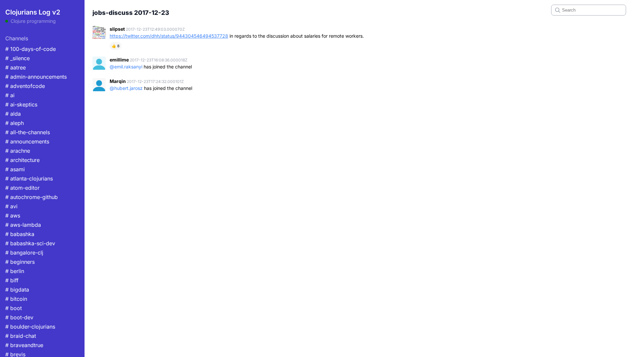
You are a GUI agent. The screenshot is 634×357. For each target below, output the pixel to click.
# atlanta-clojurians (29, 178)
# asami (15, 169)
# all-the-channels (27, 132)
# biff (11, 280)
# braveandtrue (24, 345)
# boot (13, 308)
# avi (11, 206)
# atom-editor (22, 187)
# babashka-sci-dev (30, 243)
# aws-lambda (23, 224)
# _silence (17, 58)
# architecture (22, 160)
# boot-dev (19, 317)
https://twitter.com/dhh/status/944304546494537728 (169, 36)
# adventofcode (25, 86)
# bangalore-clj (24, 252)
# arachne (17, 150)
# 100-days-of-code (30, 49)
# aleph (14, 123)
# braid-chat (20, 336)
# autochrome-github (31, 197)
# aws (12, 215)
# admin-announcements (36, 76)
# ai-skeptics (21, 104)
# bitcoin (16, 299)
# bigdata (17, 289)
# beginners (20, 261)
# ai (10, 95)
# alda (13, 113)
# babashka (19, 234)
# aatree (15, 67)
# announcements (27, 141)
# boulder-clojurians (30, 326)
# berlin (14, 271)
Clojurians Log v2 (32, 12)
